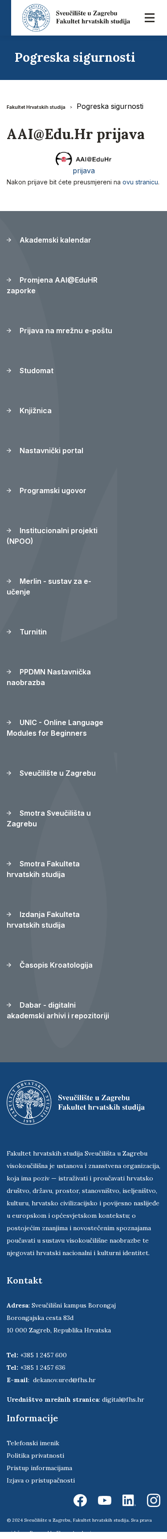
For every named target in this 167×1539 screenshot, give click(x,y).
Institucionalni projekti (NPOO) (52, 536)
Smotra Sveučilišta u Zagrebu (49, 818)
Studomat (35, 370)
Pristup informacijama (39, 1468)
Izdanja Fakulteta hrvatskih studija (43, 919)
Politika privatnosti (35, 1455)
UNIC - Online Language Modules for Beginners (55, 728)
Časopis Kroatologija (55, 965)
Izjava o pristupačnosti (41, 1480)
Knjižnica (35, 410)
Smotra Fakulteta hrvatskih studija (43, 869)
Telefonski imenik (33, 1443)
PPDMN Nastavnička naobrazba (49, 677)
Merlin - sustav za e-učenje (49, 586)
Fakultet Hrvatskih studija (36, 107)
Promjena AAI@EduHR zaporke (52, 285)
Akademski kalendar (54, 239)
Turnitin (32, 631)
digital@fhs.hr (123, 1399)
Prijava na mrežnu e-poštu (65, 330)
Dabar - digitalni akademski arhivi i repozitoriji (58, 1010)
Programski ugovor (52, 490)
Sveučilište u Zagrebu (57, 773)
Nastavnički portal (50, 450)
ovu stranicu (140, 182)
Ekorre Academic (75, 1532)
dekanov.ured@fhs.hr (64, 1380)
